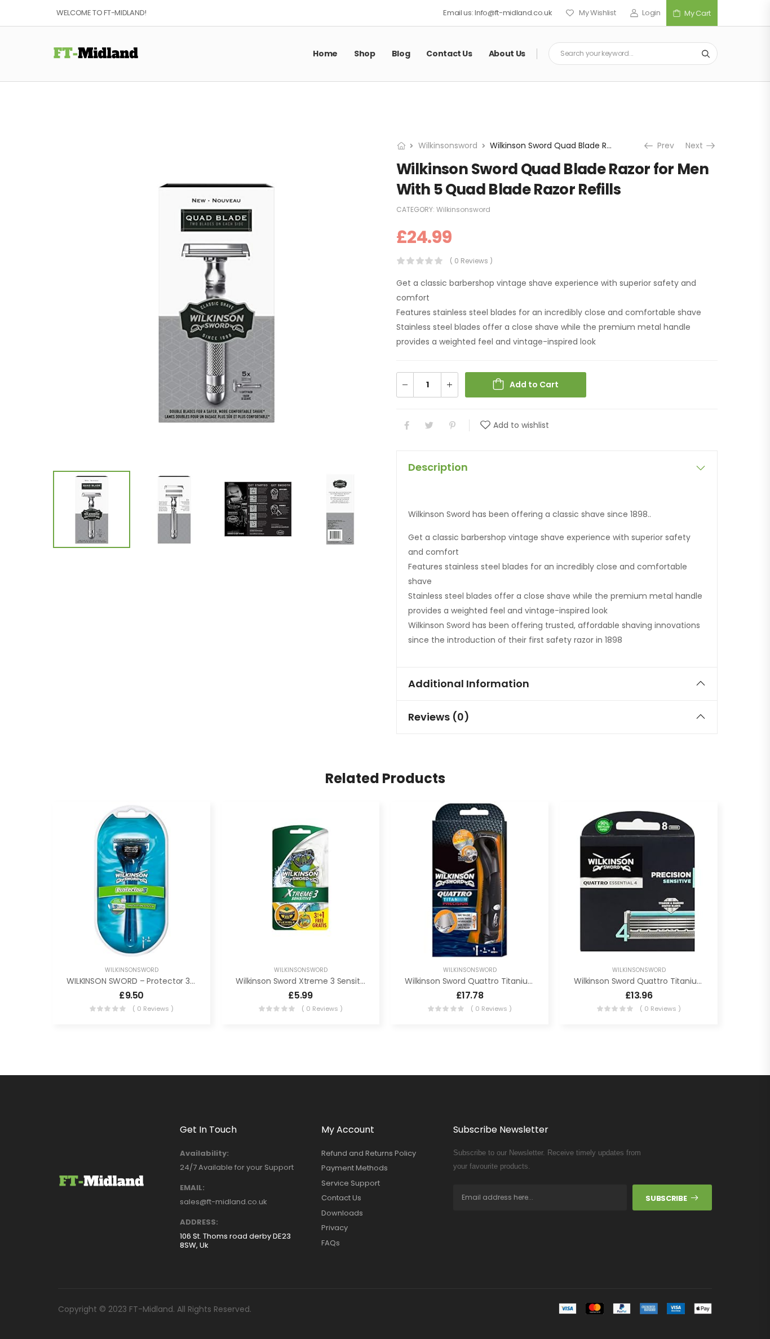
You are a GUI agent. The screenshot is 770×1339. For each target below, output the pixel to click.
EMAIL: (192, 1187)
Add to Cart (534, 384)
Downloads (342, 1213)
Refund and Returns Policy (368, 1153)
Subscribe (666, 1198)
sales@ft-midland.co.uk (223, 1201)
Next (698, 145)
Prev (662, 145)
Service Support (350, 1183)
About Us (507, 53)
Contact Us (449, 53)
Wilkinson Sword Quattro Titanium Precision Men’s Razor (512, 981)
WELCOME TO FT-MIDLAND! (101, 12)
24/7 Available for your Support (237, 1167)
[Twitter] (429, 425)
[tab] (557, 467)
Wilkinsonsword (447, 145)
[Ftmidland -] (95, 53)
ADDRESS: (199, 1222)
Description (438, 467)
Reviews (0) (439, 717)
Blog (401, 53)
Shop (364, 53)
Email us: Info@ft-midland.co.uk (497, 12)
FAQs (330, 1243)
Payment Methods (354, 1168)
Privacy (334, 1227)
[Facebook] (406, 425)
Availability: (204, 1153)
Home (325, 53)
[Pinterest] (452, 425)
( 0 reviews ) (471, 260)
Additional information (468, 684)
